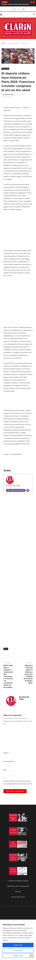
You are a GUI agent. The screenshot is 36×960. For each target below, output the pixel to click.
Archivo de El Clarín (18, 897)
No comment (7, 97)
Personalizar (18, 950)
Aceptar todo (18, 945)
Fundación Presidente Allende (18, 881)
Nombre (6, 753)
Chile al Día (25, 43)
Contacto (18, 891)
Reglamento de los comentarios (18, 886)
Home (3, 43)
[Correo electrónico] (27, 490)
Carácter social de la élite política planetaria (15, 4)
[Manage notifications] (31, 955)
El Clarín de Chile (8, 94)
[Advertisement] (18, 231)
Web (5, 770)
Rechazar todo (18, 956)
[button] (31, 2)
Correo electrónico (9, 761)
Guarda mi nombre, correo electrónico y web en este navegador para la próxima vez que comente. (18, 782)
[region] (18, 940)
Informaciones (13, 43)
